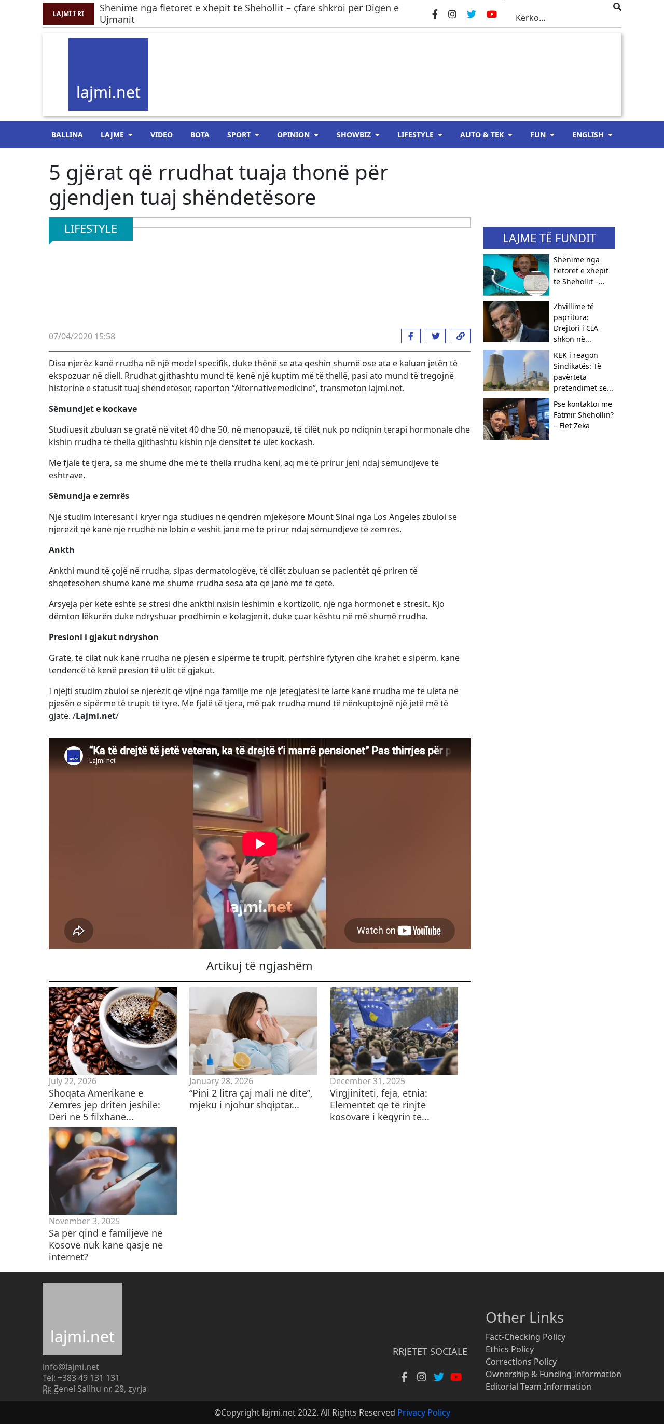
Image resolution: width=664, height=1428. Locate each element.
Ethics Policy (510, 1349)
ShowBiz (354, 135)
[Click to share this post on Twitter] (433, 336)
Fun (538, 135)
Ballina (67, 135)
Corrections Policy (521, 1361)
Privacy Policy (423, 1412)
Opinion (293, 135)
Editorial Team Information (538, 1386)
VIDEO (161, 135)
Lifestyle (415, 135)
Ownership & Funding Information (553, 1374)
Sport (239, 135)
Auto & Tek (482, 135)
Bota (200, 135)
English (588, 135)
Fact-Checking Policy (525, 1336)
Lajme (112, 135)
